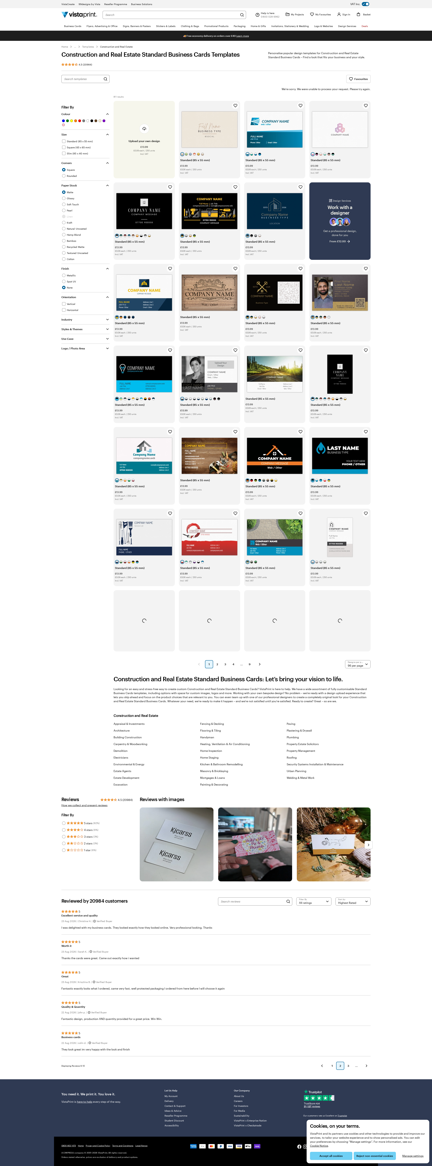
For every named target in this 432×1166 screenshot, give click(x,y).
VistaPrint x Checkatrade (248, 1125)
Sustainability (241, 1115)
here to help (84, 1101)
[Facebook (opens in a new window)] (299, 1147)
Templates (88, 46)
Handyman (207, 737)
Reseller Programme (115, 4)
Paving (291, 723)
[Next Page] (260, 664)
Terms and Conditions (122, 1145)
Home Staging (209, 757)
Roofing (292, 757)
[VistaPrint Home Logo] (79, 15)
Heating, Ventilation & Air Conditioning (225, 744)
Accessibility (172, 1125)
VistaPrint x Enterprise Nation (250, 1120)
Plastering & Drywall (299, 730)
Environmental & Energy (129, 764)
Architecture (122, 730)
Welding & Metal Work (300, 777)
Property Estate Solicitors (303, 744)
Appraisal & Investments (129, 723)
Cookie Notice (319, 1145)
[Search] (242, 14)
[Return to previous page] (322, 1066)
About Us (239, 1096)
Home (64, 46)
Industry (66, 319)
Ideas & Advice (173, 1110)
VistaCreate (68, 4)
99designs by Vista (89, 4)
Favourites (361, 78)
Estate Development (126, 777)
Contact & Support (175, 1105)
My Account (171, 1096)
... (75, 46)
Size (64, 134)
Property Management (301, 750)
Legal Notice (141, 1145)
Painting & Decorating (214, 784)
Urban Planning (296, 771)
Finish (65, 268)
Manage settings (413, 1155)
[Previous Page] (199, 664)
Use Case (67, 338)
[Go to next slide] (368, 845)
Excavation (121, 784)
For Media (239, 1110)
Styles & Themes (72, 329)
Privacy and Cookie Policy (98, 1145)
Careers (238, 1101)
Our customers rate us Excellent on (325, 1115)
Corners (66, 162)
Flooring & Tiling (210, 730)
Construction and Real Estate (116, 46)
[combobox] (171, 15)
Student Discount (174, 1120)
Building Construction (128, 737)
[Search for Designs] (105, 79)
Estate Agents (122, 771)
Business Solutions (141, 4)
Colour (65, 114)
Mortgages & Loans (212, 777)
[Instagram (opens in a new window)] (305, 1147)
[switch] (362, 4)
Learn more (242, 35)
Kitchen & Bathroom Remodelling (221, 764)
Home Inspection (211, 750)
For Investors (241, 1105)
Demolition (121, 750)
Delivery (169, 1101)
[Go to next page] (366, 1066)
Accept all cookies (331, 1155)
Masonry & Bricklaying (214, 771)
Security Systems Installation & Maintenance (315, 764)
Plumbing (293, 737)
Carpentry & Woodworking (130, 744)
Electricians (121, 757)
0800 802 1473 (68, 1145)
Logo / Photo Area (73, 348)
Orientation (68, 297)
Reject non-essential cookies (374, 1155)
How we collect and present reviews (84, 805)
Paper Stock (69, 185)
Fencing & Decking (212, 723)
